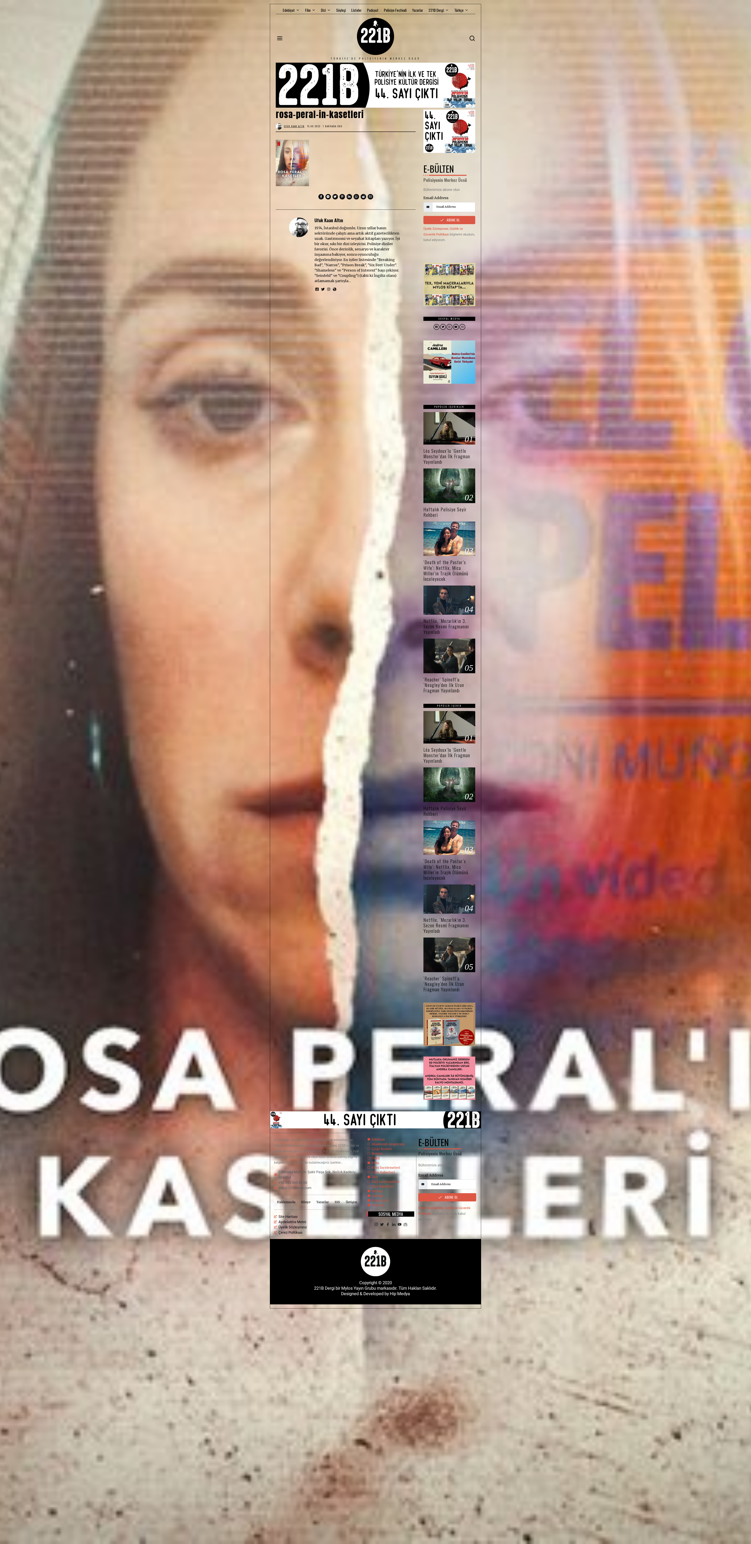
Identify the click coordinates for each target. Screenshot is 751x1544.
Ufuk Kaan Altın (328, 220)
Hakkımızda (286, 1202)
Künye (306, 1202)
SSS (337, 1202)
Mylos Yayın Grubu (358, 1288)
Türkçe (459, 10)
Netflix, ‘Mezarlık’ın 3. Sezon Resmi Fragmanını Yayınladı (446, 626)
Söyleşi (341, 10)
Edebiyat (289, 10)
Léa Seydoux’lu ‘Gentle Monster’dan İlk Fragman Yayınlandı (446, 456)
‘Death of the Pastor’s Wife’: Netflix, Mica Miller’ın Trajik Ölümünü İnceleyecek (445, 570)
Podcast (372, 10)
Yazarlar (417, 10)
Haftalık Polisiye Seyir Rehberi (445, 512)
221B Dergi (436, 10)
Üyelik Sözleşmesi (435, 229)
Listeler (356, 10)
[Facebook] (388, 1225)
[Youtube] (399, 1225)
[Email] (405, 1225)
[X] (382, 1225)
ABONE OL (453, 220)
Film (308, 10)
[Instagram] (376, 1225)
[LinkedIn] (394, 1225)
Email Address (435, 198)
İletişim (351, 1202)
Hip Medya (400, 1293)
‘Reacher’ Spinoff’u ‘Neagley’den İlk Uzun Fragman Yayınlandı (443, 685)
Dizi (323, 10)
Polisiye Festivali (395, 10)
